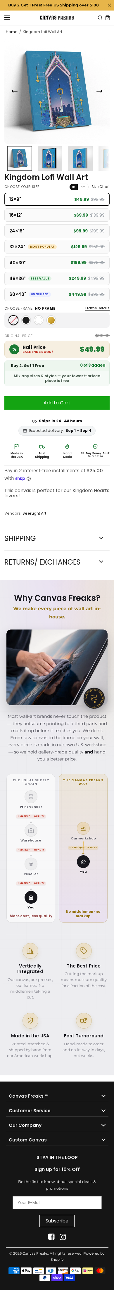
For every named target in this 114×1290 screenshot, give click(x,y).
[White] (39, 320)
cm (83, 186)
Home (12, 32)
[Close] (109, 5)
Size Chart (100, 187)
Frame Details (97, 308)
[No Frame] (13, 320)
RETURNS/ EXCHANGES (42, 562)
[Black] (26, 320)
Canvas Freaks (35, 1253)
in (73, 186)
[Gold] (51, 320)
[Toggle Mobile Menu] (10, 17)
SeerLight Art (34, 513)
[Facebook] (51, 1237)
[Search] (100, 18)
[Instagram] (62, 1237)
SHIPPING (20, 538)
